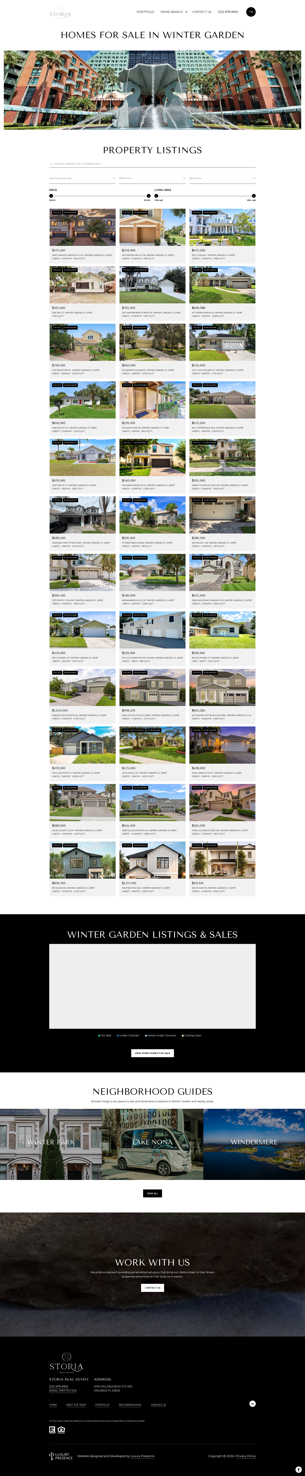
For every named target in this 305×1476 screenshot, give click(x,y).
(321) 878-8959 (228, 12)
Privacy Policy (246, 1456)
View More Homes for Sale (152, 1053)
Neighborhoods (130, 1404)
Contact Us (158, 1405)
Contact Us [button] (152, 1287)
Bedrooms (195, 178)
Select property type (60, 178)
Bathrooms (125, 178)
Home (53, 1404)
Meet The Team (76, 1404)
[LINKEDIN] (252, 1404)
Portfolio (145, 12)
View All (152, 1193)
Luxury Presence (142, 1456)
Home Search (172, 12)
